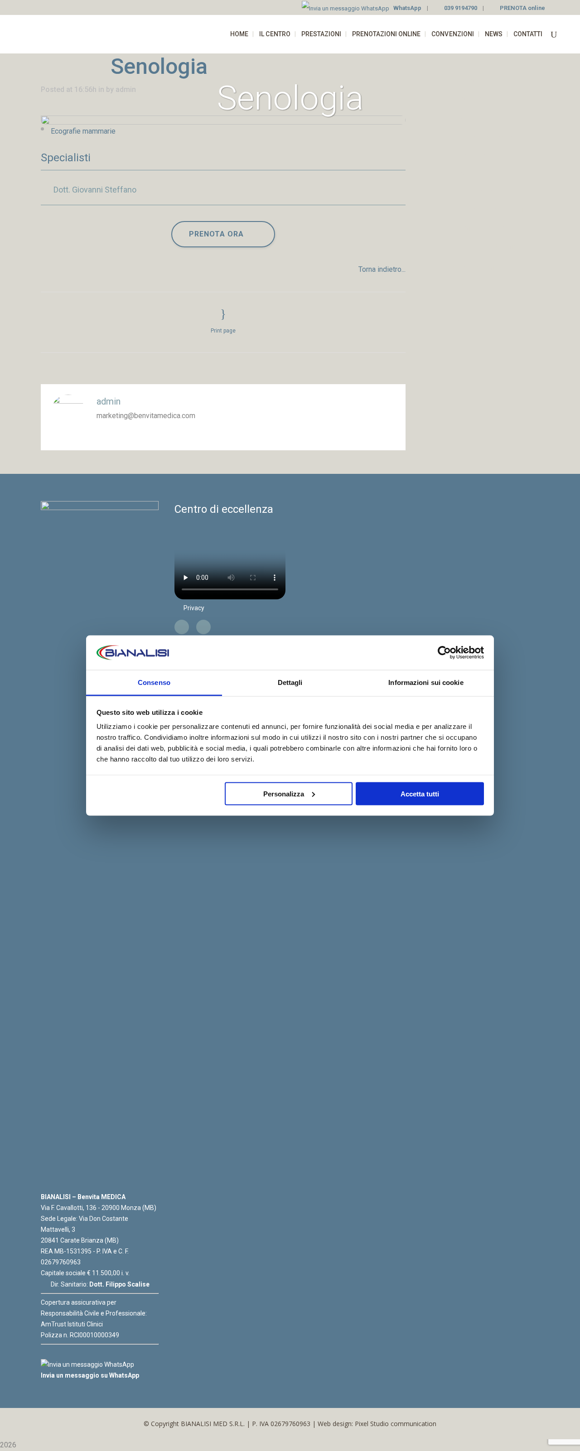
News (451, 303)
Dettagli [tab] (290, 682)
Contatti (454, 322)
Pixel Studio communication (395, 1423)
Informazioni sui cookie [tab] (425, 682)
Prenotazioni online (472, 267)
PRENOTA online (522, 8)
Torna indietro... (382, 269)
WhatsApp (407, 8)
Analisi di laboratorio (487, 228)
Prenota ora (216, 234)
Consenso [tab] (154, 682)
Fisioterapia (474, 192)
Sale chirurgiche (480, 173)
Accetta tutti (420, 793)
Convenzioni (461, 285)
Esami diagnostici (483, 155)
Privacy (194, 608)
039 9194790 (460, 8)
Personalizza (283, 793)
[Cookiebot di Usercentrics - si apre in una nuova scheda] (444, 653)
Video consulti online (488, 246)
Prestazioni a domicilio (491, 210)
